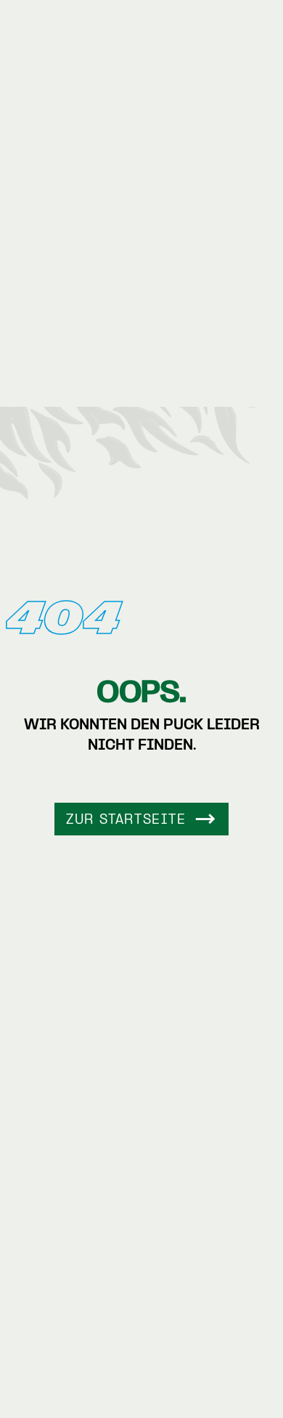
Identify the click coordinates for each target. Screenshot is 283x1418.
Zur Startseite (126, 820)
